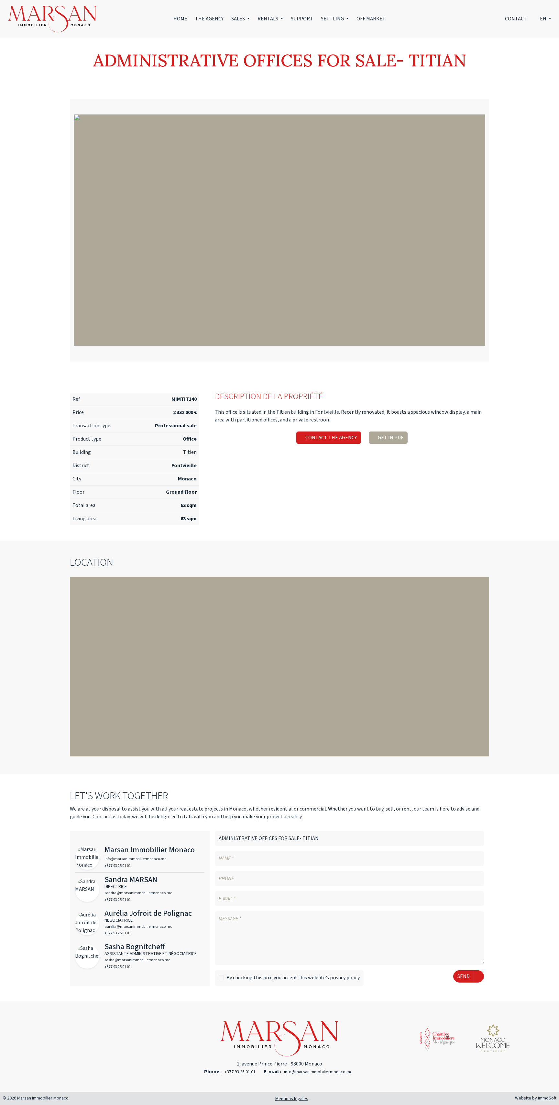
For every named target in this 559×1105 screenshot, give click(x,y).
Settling (333, 18)
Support (302, 18)
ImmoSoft (547, 1098)
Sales (238, 18)
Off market (371, 18)
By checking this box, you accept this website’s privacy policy (293, 977)
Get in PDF (390, 437)
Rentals (268, 18)
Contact (516, 18)
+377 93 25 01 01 (240, 1072)
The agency (209, 18)
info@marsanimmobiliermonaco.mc (318, 1072)
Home (180, 18)
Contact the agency (330, 437)
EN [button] (543, 18)
